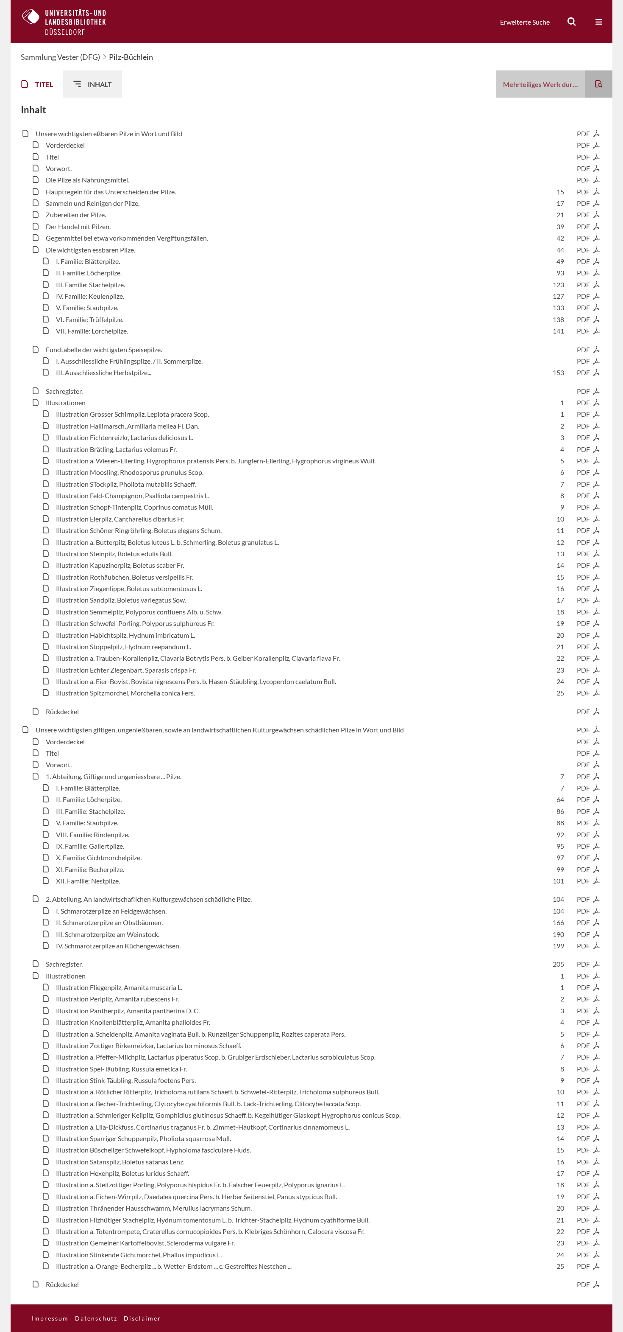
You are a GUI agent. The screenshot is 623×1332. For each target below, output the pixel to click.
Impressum (50, 1318)
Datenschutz (96, 1318)
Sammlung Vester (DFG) (60, 57)
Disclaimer (142, 1318)
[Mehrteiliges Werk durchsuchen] (598, 84)
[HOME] (70, 22)
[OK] (571, 21)
